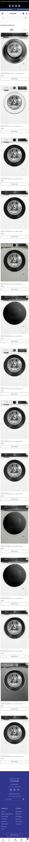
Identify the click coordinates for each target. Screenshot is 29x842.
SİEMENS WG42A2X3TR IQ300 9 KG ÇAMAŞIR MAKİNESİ (12, 126)
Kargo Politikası (19, 821)
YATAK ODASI (4, 821)
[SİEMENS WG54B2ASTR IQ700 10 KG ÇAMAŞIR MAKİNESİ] (14, 524)
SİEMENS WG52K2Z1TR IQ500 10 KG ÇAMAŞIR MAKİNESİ (12, 441)
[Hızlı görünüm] (27, 34)
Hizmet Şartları (19, 824)
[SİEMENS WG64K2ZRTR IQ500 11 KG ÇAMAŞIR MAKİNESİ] (14, 682)
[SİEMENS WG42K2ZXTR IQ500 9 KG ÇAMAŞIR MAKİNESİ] (14, 262)
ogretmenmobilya (5, 72)
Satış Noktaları (15, 834)
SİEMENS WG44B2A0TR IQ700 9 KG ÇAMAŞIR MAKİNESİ (12, 336)
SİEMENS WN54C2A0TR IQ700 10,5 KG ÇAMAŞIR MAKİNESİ (12, 73)
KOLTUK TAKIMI (4, 816)
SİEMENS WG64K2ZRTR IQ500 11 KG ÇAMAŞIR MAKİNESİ (12, 703)
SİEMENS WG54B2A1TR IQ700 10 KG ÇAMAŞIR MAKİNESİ (12, 598)
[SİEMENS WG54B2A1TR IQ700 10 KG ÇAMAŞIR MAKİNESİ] (14, 577)
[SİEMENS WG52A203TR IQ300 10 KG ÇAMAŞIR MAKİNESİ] (14, 367)
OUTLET (3, 829)
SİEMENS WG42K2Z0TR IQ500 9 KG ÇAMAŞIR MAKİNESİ (11, 178)
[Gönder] (23, 799)
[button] (11, 30)
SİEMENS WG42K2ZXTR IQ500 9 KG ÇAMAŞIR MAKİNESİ (12, 284)
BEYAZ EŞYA (3, 826)
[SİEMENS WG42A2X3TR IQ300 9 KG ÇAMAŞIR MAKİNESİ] (14, 104)
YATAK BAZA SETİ (4, 824)
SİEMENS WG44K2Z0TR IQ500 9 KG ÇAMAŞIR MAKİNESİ (11, 231)
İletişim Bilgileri (19, 811)
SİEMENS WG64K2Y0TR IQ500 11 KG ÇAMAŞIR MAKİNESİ (12, 651)
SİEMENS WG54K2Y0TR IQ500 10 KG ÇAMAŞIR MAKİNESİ (12, 493)
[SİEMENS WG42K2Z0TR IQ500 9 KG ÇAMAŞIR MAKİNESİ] (14, 157)
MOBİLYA (3, 811)
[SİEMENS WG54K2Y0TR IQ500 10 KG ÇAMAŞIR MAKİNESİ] (14, 472)
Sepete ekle (14, 79)
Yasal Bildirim (18, 814)
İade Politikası (18, 819)
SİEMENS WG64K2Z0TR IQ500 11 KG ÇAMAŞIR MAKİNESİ (12, 756)
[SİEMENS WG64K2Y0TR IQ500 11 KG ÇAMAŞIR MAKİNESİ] (14, 629)
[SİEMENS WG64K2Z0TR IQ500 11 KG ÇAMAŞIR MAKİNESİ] (14, 734)
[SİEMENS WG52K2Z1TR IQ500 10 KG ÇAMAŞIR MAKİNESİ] (14, 419)
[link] (9, 840)
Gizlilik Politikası (19, 816)
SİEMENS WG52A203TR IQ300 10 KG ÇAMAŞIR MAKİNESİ (12, 388)
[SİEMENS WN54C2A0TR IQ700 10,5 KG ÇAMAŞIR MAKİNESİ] (14, 52)
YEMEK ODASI (4, 819)
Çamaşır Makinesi (6, 21)
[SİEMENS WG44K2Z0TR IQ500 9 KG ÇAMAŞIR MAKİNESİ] (14, 209)
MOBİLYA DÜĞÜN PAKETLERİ (7, 814)
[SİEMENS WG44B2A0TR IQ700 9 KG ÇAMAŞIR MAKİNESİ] (14, 315)
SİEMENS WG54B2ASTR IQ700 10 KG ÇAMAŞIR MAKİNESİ (12, 546)
